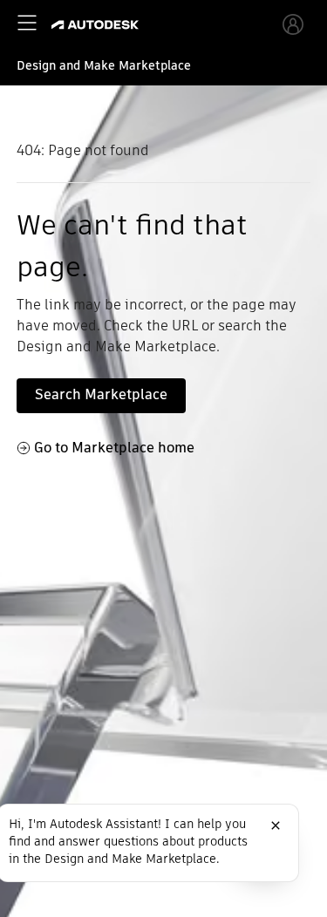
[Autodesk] (97, 25)
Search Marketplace (101, 394)
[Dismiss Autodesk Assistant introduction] (276, 825)
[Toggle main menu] (27, 22)
